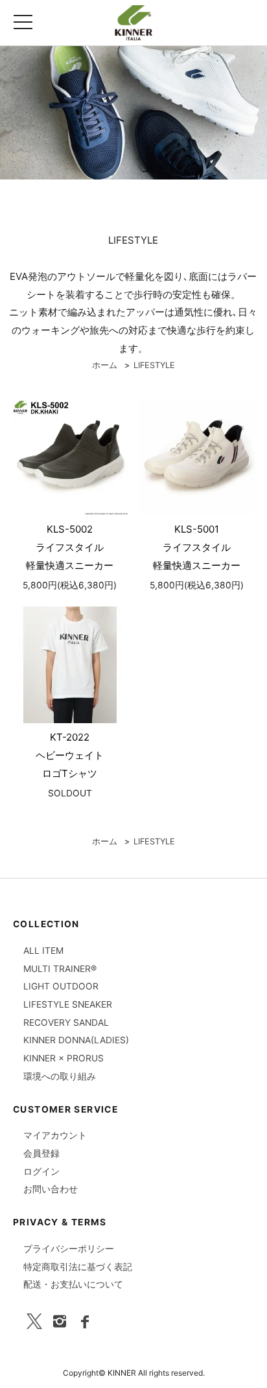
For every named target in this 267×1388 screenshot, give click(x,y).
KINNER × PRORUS (63, 1058)
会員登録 (41, 1153)
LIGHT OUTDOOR (61, 986)
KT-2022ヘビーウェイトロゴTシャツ (70, 755)
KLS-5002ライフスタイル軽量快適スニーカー (69, 547)
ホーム (104, 365)
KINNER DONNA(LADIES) (76, 1040)
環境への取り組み (59, 1076)
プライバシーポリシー (68, 1248)
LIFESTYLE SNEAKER (67, 1004)
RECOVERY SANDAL (66, 1022)
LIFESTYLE (154, 365)
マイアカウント (55, 1135)
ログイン (41, 1171)
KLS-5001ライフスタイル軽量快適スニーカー (196, 547)
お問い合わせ (50, 1189)
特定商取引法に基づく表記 (77, 1267)
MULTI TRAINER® (60, 969)
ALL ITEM (43, 950)
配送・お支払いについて (73, 1284)
